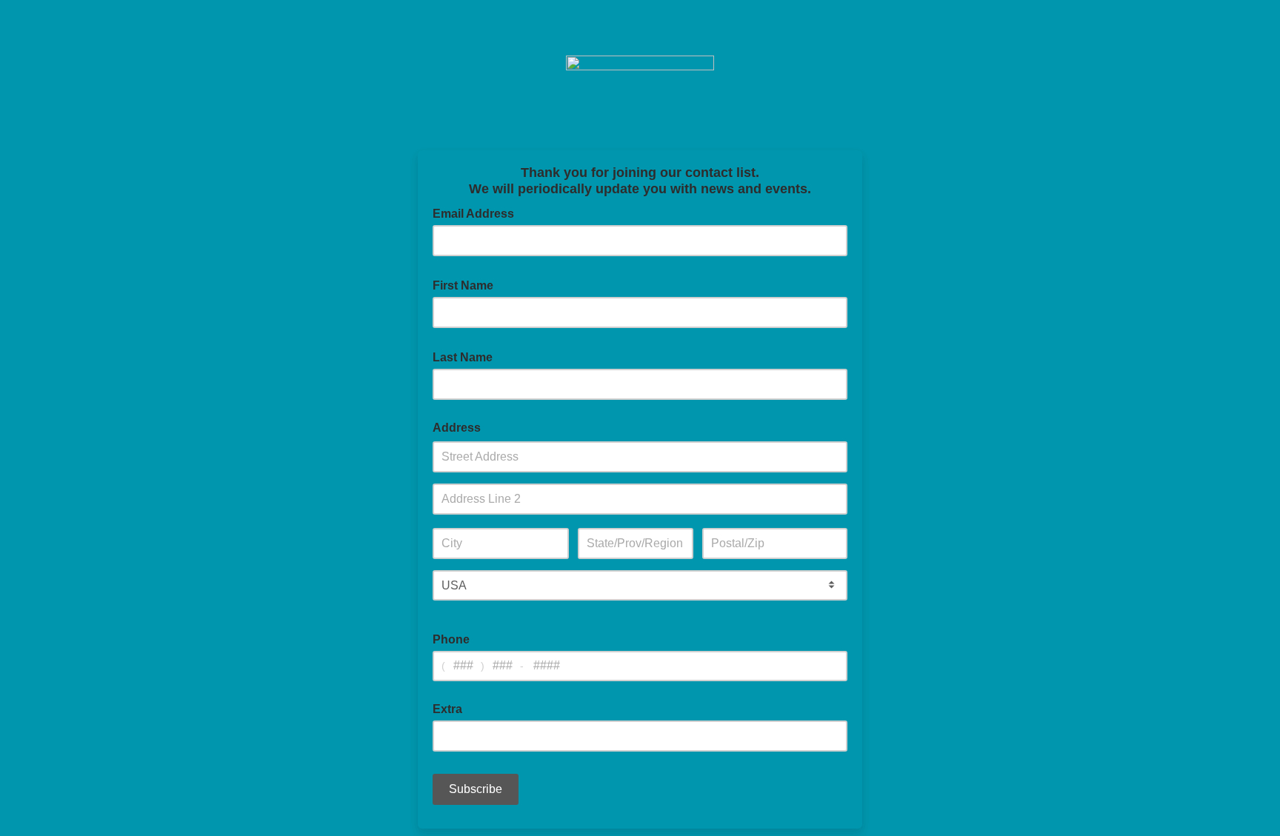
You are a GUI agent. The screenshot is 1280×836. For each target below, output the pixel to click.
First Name (467, 284)
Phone (451, 639)
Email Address (478, 212)
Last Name (467, 356)
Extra (447, 709)
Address (457, 427)
